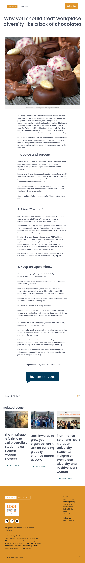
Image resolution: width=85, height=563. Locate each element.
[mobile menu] (59, 6)
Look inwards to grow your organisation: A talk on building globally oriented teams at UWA (42, 448)
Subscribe (71, 6)
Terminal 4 (67, 504)
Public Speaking (69, 502)
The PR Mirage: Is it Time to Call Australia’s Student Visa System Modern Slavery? (16, 447)
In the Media (68, 509)
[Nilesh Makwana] (18, 6)
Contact (66, 514)
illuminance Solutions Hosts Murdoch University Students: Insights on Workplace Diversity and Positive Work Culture (68, 454)
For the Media (68, 506)
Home (65, 497)
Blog (65, 511)
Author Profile (68, 499)
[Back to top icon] (79, 556)
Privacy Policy (68, 520)
